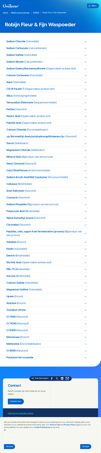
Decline (9, 447)
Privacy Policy (70, 425)
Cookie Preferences (42, 427)
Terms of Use (55, 425)
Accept (86, 447)
